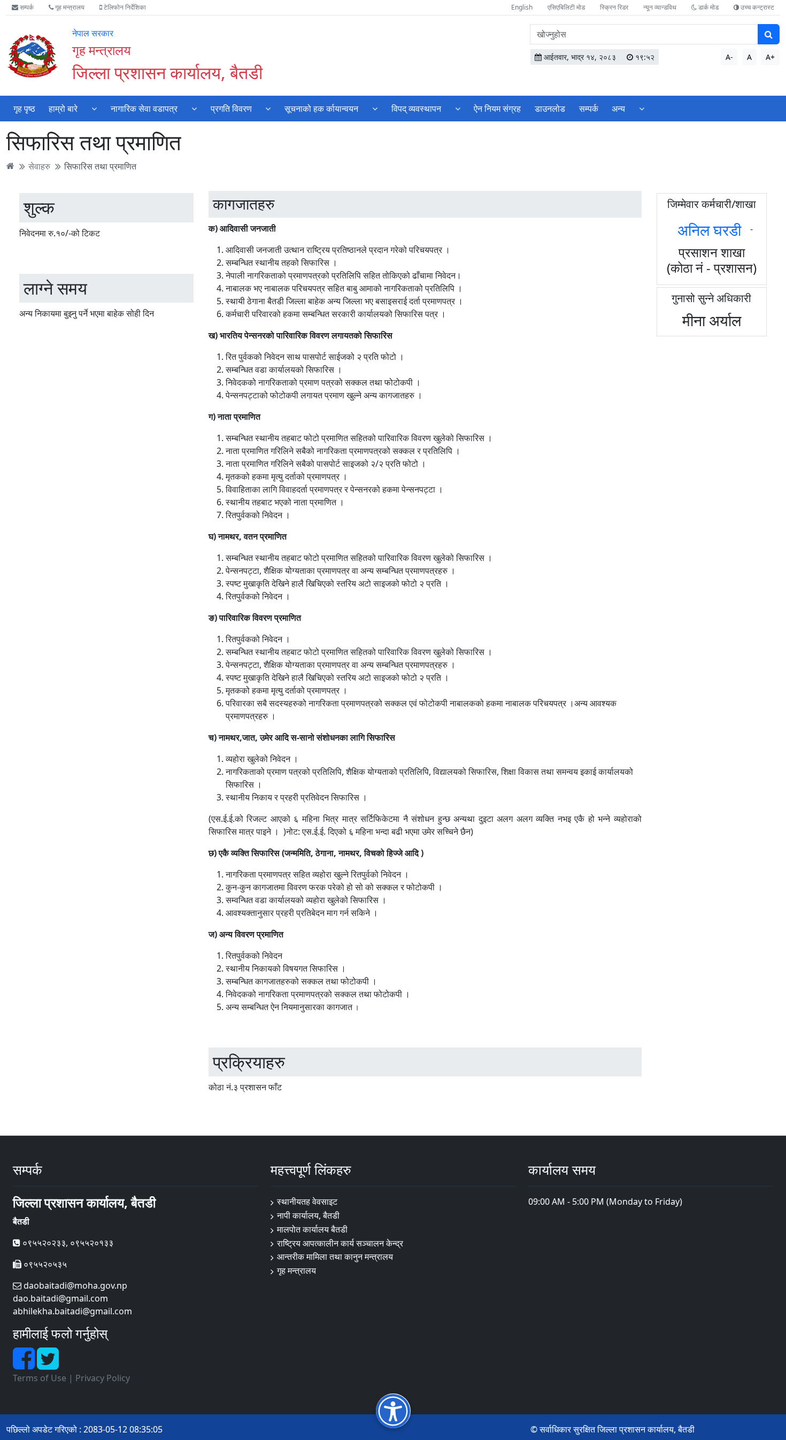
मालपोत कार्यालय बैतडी (312, 1229)
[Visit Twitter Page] (48, 1364)
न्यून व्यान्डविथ (659, 7)
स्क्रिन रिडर (614, 7)
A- (729, 57)
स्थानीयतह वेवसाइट (307, 1201)
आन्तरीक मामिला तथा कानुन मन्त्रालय (335, 1256)
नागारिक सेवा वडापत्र (144, 108)
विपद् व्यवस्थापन (416, 108)
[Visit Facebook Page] (25, 1364)
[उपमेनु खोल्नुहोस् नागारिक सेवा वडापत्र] (194, 108)
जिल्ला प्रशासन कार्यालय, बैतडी (167, 72)
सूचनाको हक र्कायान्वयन (321, 108)
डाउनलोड (550, 108)
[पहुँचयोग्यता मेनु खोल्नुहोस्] (393, 1410)
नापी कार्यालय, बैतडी (308, 1215)
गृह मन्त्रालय (68, 7)
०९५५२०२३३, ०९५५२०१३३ (66, 1243)
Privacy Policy (102, 1378)
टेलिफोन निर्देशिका (124, 7)
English (522, 7)
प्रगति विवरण (231, 108)
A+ (770, 57)
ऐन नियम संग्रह (497, 108)
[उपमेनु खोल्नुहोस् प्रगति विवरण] (268, 108)
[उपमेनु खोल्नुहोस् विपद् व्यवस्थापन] (457, 108)
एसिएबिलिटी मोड (566, 7)
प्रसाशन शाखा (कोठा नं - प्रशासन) (712, 259)
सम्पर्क (26, 7)
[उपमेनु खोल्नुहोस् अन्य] (641, 108)
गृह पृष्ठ (24, 108)
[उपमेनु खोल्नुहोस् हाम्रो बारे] (94, 108)
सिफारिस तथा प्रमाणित (100, 166)
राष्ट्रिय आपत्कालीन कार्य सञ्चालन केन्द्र (340, 1243)
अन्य (618, 108)
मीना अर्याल (711, 320)
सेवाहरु (39, 166)
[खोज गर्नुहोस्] (769, 34)
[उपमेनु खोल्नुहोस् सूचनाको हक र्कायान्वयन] (374, 108)
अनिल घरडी (709, 230)
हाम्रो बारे (63, 108)
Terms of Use (39, 1378)
